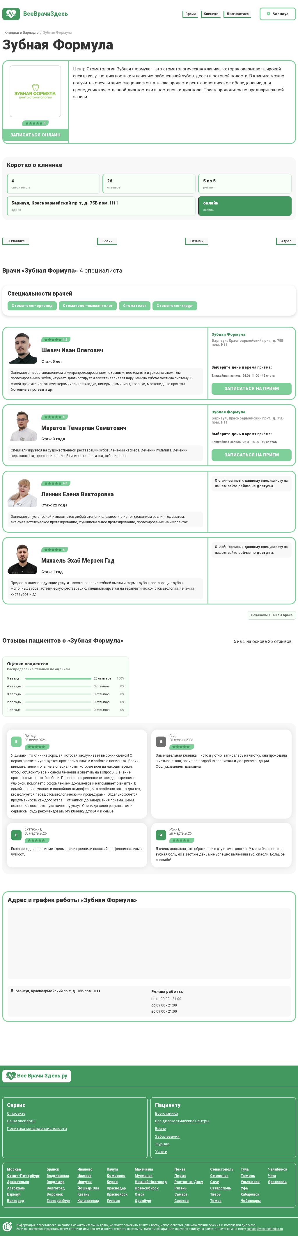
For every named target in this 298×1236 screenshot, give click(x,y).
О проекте (16, 1113)
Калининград (88, 1201)
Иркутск (84, 1182)
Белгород (15, 1201)
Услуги (161, 1151)
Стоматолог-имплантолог (88, 306)
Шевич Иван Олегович (72, 350)
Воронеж (55, 1194)
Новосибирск (147, 1188)
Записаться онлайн (35, 135)
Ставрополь (220, 1188)
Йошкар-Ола (88, 1188)
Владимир (55, 1182)
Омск (139, 1194)
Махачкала (144, 1169)
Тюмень (248, 1176)
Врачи (190, 14)
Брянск (53, 1169)
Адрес (286, 241)
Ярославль (277, 1182)
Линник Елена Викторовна (77, 494)
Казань (83, 1194)
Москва (14, 1169)
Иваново (85, 1169)
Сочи (214, 1182)
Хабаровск (250, 1194)
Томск (215, 1201)
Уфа (244, 1188)
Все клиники (166, 1113)
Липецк (113, 1201)
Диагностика (237, 14)
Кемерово (116, 1176)
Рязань (180, 1188)
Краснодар (116, 1188)
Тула (245, 1169)
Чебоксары (251, 1201)
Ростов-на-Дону (188, 1182)
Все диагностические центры (182, 1121)
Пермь (180, 1176)
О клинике (16, 241)
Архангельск (18, 1182)
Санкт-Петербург (23, 1176)
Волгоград (56, 1188)
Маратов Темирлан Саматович (83, 428)
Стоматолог (134, 306)
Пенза (179, 1169)
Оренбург (143, 1201)
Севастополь (221, 1169)
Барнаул (14, 1194)
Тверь (215, 1194)
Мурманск (143, 1176)
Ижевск (84, 1176)
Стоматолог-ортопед (32, 306)
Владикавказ (58, 1176)
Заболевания (167, 1136)
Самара (180, 1194)
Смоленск (219, 1176)
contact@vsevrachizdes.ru (265, 1229)
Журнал (162, 1144)
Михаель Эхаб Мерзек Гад (78, 560)
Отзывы (196, 241)
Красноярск (117, 1194)
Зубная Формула (228, 334)
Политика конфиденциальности (37, 1128)
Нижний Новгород (151, 1182)
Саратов (181, 1201)
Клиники (211, 14)
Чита (272, 1176)
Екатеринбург (58, 1201)
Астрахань (16, 1188)
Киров (112, 1182)
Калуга (112, 1169)
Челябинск (277, 1169)
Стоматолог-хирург (175, 306)
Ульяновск (250, 1182)
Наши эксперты (21, 1121)
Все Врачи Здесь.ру (41, 1076)
